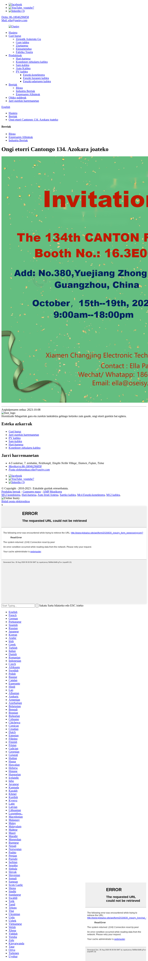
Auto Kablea (23, 68)
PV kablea (22, 71)
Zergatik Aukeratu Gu (28, 39)
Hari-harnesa (23, 58)
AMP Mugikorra (52, 491)
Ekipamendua (24, 48)
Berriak (13, 84)
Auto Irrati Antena (48, 494)
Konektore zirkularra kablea (32, 61)
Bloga (19, 87)
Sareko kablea (68, 494)
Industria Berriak (25, 91)
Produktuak (15, 55)
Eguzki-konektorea (34, 74)
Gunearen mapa (32, 491)
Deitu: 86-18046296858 (15, 17)
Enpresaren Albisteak (28, 94)
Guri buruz (15, 35)
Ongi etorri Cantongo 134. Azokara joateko (33, 119)
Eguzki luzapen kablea (36, 78)
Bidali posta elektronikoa (15, 501)
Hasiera (13, 32)
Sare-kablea (22, 65)
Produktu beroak (10, 491)
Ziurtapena (22, 45)
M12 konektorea (10, 494)
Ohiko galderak (17, 97)
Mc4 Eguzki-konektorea (91, 494)
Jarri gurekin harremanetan (24, 100)
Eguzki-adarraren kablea (37, 81)
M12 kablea (113, 494)
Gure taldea (22, 42)
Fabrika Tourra (24, 52)
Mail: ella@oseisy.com (14, 20)
